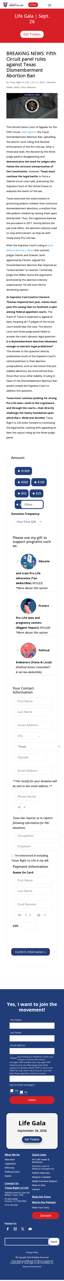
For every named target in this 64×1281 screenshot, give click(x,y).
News (17, 87)
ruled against (29, 132)
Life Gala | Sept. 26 (32, 19)
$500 (24, 482)
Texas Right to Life (19, 82)
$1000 (25, 471)
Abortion (51, 82)
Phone (13, 1057)
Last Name (16, 1032)
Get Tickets (32, 34)
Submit (32, 1100)
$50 (23, 493)
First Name (16, 1019)
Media (9, 87)
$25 (38, 493)
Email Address (18, 1045)
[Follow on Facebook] (8, 1229)
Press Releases (28, 87)
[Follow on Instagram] (15, 1229)
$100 (40, 482)
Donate (33, 4)
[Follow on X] (23, 1229)
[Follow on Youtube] (30, 1229)
